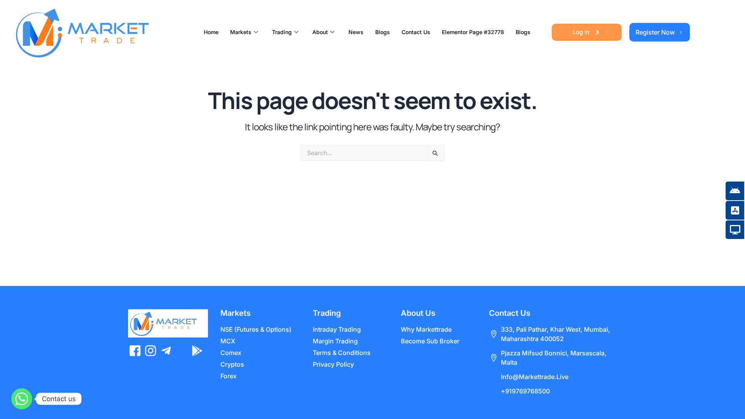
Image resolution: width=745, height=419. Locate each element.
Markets (240, 32)
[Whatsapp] (21, 398)
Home (211, 32)
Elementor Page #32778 (473, 32)
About (320, 32)
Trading (282, 32)
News (356, 32)
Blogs (382, 32)
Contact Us (416, 32)
